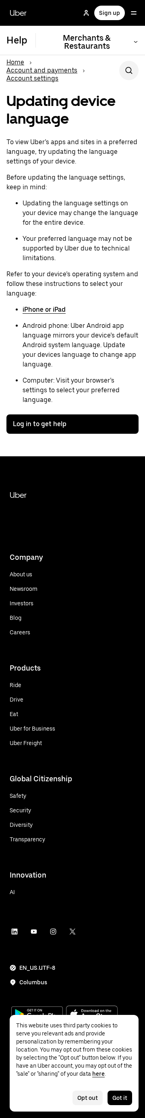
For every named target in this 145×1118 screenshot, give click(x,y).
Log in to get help (39, 424)
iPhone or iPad (44, 309)
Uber (18, 13)
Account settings (32, 78)
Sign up (109, 13)
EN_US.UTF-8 (37, 968)
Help (16, 40)
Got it (119, 1098)
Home (15, 62)
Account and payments (41, 70)
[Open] (133, 13)
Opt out (87, 1098)
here (98, 1073)
